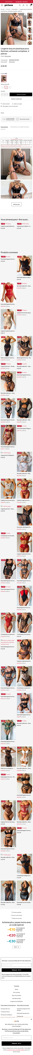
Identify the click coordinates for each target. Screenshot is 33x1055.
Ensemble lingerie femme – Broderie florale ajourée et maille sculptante (8, 848)
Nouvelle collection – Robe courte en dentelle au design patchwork (24, 473)
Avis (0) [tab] (3, 129)
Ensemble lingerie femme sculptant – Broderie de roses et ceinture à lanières (8, 304)
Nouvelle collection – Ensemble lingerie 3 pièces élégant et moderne (8, 902)
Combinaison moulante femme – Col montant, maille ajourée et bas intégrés (8, 634)
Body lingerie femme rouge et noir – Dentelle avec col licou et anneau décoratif (24, 607)
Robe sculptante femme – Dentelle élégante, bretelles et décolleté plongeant (8, 357)
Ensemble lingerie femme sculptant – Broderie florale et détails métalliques (24, 580)
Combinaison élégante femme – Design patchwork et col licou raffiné (24, 875)
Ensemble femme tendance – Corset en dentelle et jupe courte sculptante (24, 902)
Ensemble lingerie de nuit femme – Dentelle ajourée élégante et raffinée (8, 646)
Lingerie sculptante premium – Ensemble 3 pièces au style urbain (24, 661)
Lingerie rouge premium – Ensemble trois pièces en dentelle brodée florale (24, 500)
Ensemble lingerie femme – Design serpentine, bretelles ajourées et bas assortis (8, 741)
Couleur (3, 73)
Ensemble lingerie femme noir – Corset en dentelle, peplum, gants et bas (8, 580)
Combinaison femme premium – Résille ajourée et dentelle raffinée (24, 634)
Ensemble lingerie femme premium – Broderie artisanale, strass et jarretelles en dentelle (24, 714)
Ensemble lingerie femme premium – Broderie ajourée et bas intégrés (8, 420)
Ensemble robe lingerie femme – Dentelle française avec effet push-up (24, 527)
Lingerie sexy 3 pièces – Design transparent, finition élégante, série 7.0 (24, 226)
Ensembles (15, 9)
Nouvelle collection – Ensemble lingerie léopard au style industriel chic (8, 393)
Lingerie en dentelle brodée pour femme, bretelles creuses (8, 226)
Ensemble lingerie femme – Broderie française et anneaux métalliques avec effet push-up (8, 259)
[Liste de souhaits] (27, 5)
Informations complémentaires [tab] (19, 127)
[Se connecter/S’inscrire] (23, 5)
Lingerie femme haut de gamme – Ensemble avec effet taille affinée (8, 822)
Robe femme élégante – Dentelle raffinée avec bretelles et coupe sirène (8, 768)
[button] (25, 14)
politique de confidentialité (16, 1050)
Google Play (19, 1)
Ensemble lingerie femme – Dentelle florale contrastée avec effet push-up (24, 830)
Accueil (2, 9)
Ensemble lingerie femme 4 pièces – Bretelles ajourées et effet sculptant (24, 795)
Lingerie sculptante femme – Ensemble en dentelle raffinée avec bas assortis (24, 554)
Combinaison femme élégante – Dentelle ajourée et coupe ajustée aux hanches (8, 535)
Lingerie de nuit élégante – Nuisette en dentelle (8, 455)
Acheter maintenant (16, 99)
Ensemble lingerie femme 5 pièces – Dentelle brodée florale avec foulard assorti (8, 688)
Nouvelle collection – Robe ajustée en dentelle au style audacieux (24, 420)
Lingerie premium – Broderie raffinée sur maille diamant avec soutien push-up (8, 366)
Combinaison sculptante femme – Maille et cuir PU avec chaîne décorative (24, 688)
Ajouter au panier (21, 94)
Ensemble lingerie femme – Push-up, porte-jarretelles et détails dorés (8, 446)
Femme (8, 9)
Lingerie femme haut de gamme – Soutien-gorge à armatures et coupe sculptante (24, 312)
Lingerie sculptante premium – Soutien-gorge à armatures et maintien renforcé (8, 331)
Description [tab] (4, 127)
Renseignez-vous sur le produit (10, 106)
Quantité (3, 91)
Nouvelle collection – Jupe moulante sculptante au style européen (24, 366)
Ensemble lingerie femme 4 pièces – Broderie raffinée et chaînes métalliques (8, 696)
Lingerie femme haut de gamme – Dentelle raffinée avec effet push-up (8, 500)
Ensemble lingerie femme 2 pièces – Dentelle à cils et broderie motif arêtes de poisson (8, 589)
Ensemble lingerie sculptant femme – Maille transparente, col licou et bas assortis (24, 277)
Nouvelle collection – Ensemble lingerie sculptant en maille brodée (24, 822)
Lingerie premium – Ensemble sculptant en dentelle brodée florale (8, 509)
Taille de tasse (4, 84)
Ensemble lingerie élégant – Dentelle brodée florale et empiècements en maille (24, 428)
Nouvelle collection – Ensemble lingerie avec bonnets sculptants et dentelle (24, 768)
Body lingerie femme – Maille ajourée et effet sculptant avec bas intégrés (24, 357)
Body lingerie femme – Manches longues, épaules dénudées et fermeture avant (8, 777)
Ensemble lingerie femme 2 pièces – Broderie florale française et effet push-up (24, 375)
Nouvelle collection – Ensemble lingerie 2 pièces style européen (8, 857)
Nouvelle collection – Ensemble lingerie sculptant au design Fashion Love (24, 286)
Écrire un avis (8, 56)
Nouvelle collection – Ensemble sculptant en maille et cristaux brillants (24, 723)
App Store (25, 1)
